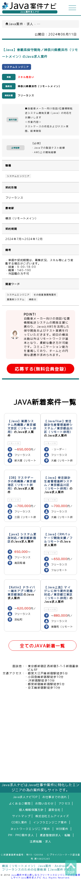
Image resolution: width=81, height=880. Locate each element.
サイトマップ (21, 816)
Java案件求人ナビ (29, 12)
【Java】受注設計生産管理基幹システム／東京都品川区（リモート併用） (58, 483)
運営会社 (54, 810)
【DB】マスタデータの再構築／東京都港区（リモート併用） (22, 483)
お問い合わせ (44, 803)
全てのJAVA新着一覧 (42, 645)
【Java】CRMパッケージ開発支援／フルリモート (58, 537)
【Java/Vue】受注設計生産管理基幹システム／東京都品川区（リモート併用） (58, 426)
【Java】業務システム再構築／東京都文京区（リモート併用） (22, 426)
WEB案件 (62, 829)
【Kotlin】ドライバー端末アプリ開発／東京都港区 (22, 590)
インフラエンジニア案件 (50, 822)
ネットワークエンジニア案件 (30, 829)
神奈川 (32, 299)
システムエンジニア (18, 176)
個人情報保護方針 (31, 810)
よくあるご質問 (19, 803)
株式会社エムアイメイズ (52, 816)
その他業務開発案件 (45, 294)
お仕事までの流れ (54, 797)
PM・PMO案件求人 (21, 835)
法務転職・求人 (40, 841)
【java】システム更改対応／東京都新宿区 (22, 537)
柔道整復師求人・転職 (55, 835)
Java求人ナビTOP (25, 797)
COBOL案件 (19, 822)
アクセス (64, 803)
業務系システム (16, 299)
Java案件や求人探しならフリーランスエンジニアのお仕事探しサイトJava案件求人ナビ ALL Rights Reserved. (45, 876)
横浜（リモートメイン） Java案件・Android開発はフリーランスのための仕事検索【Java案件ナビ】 (39, 867)
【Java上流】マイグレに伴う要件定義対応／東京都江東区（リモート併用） (58, 592)
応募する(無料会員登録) (40, 369)
